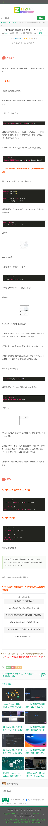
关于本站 (22, 810)
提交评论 (6, 800)
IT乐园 (6, 656)
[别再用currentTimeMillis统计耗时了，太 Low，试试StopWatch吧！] (35, 763)
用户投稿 (14, 810)
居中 (15, 803)
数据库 (18, 667)
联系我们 (30, 810)
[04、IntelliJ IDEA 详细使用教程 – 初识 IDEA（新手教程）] (35, 717)
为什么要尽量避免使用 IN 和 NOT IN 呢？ (28, 656)
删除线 (8, 803)
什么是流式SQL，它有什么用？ (35, 674)
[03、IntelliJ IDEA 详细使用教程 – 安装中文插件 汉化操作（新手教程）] (13, 740)
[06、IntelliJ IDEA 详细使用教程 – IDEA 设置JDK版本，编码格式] (35, 694)
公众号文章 (12, 22)
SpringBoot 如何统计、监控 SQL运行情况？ (12, 674)
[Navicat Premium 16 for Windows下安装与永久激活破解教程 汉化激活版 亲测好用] (13, 694)
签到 (26, 803)
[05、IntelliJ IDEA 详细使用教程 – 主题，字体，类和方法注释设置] (13, 717)
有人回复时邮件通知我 (36, 799)
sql (13, 667)
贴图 (18, 799)
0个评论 (39, 33)
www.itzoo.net (26, 814)
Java (8, 667)
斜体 (20, 803)
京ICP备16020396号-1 (25, 816)
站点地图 (38, 810)
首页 (8, 810)
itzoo (6, 33)
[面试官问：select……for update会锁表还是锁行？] (13, 763)
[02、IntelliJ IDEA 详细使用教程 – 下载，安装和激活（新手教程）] (35, 740)
